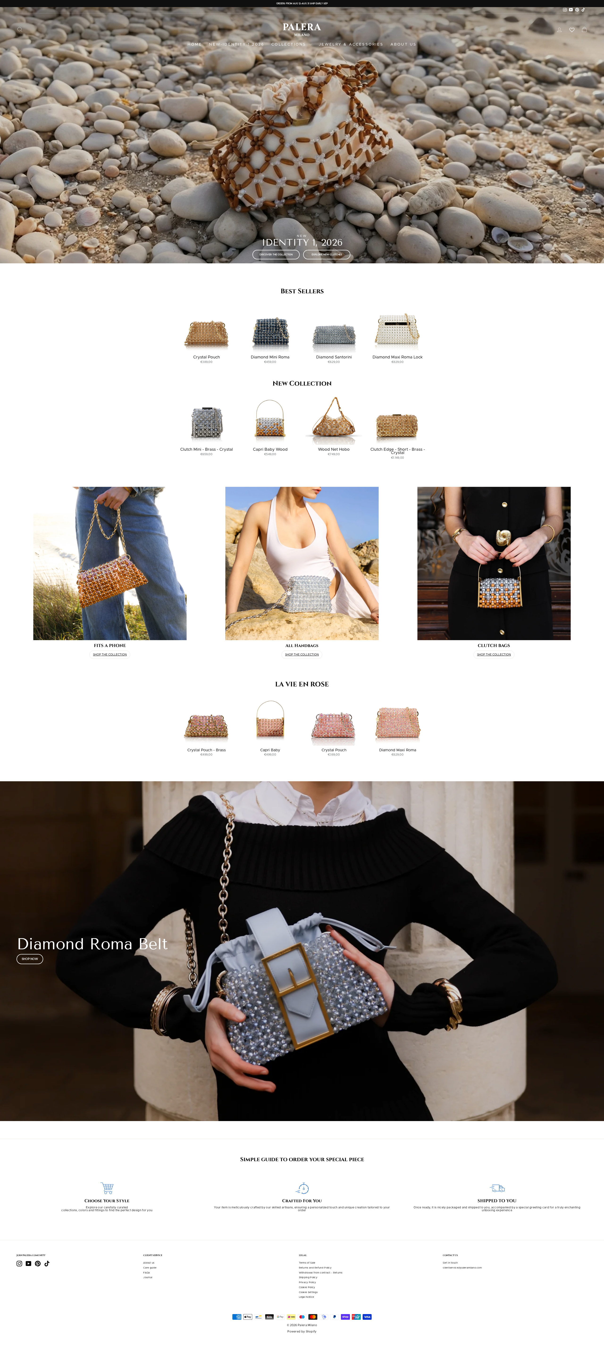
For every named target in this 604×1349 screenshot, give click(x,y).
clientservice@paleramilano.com (462, 1268)
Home (195, 44)
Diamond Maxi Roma (397, 750)
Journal (147, 1277)
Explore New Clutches (327, 254)
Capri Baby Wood (270, 449)
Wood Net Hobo (334, 449)
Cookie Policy (307, 1287)
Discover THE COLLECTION (276, 254)
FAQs (146, 1273)
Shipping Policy (308, 1277)
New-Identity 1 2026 (236, 44)
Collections (289, 44)
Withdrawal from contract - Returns (321, 1273)
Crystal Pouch (206, 357)
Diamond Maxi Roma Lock (398, 357)
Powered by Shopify (301, 1331)
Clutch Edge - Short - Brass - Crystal (397, 451)
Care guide (149, 1268)
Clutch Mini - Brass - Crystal (206, 449)
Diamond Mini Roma (270, 357)
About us (403, 44)
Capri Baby (270, 750)
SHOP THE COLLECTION (110, 654)
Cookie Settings (308, 1292)
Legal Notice (306, 1297)
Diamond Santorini (334, 357)
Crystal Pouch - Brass (206, 750)
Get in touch (450, 1263)
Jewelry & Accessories (351, 44)
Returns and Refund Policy (315, 1268)
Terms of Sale (307, 1263)
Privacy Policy (307, 1282)
